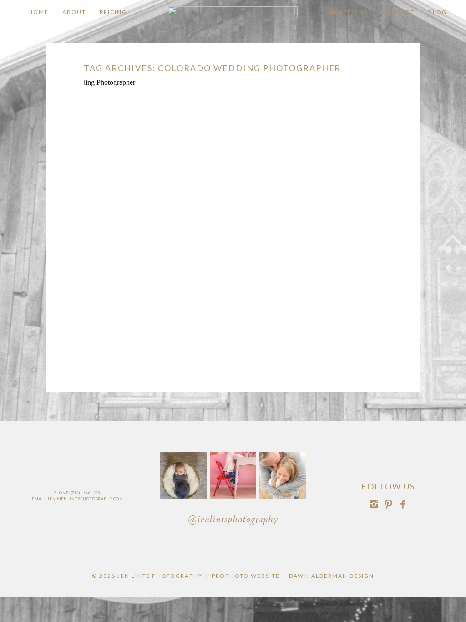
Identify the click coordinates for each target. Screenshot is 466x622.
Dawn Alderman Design (331, 575)
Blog (437, 12)
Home (38, 12)
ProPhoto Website (246, 575)
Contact (398, 12)
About (74, 12)
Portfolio (349, 12)
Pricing (113, 12)
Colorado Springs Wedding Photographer (231, 115)
